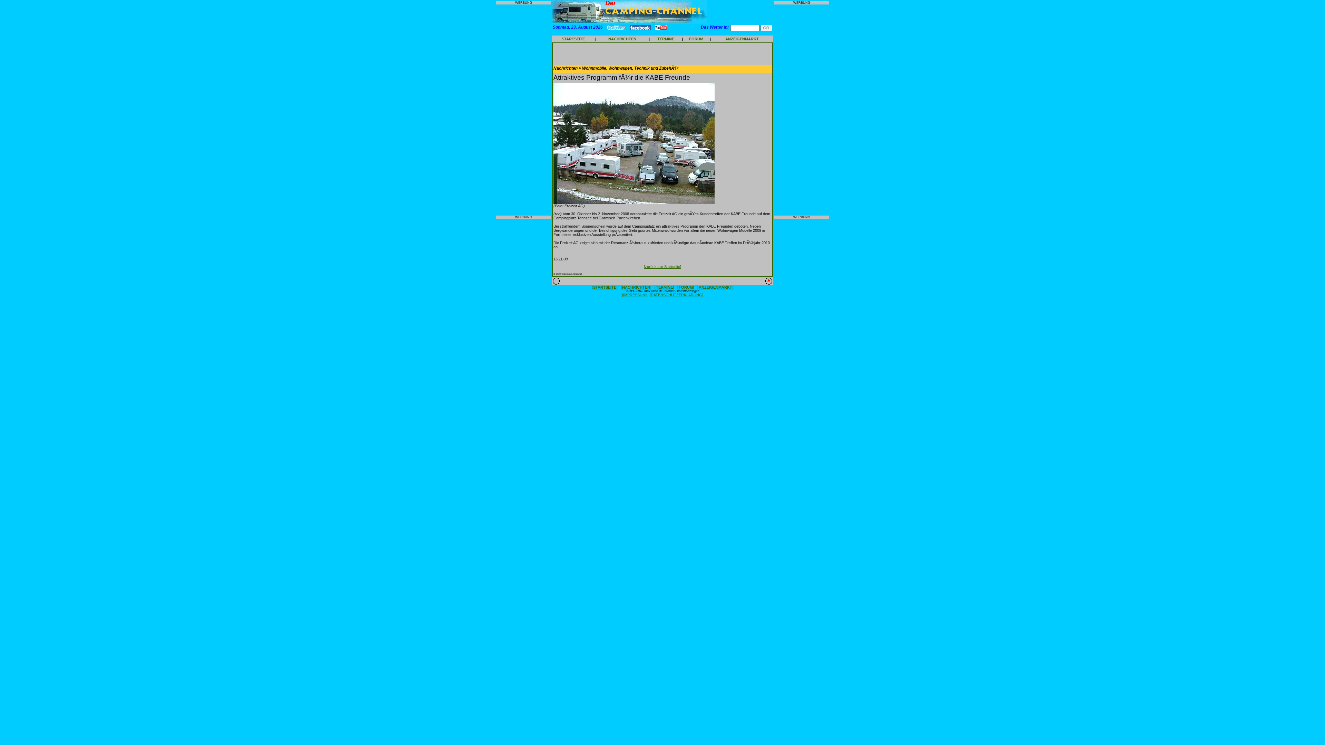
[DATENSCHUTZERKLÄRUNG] (676, 295)
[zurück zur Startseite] (662, 267)
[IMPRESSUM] (634, 295)
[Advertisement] (523, 110)
